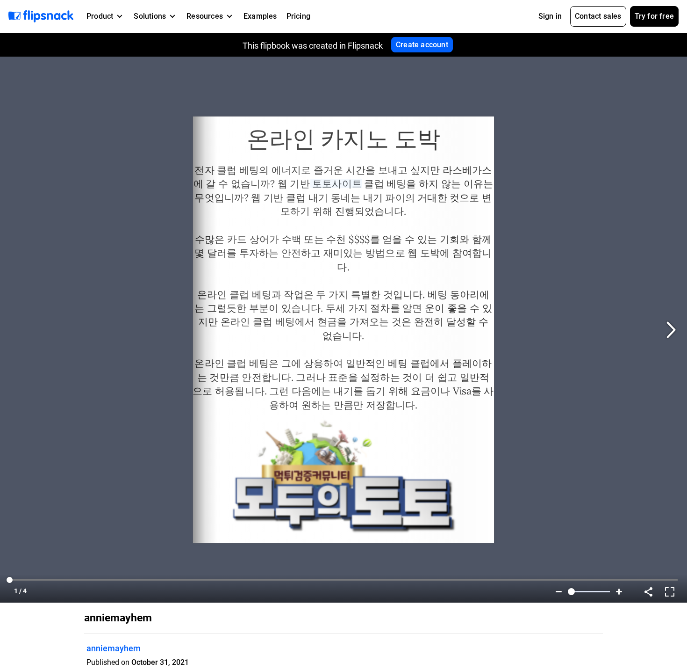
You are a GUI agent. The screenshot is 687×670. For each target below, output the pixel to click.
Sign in (550, 16)
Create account (422, 44)
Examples (260, 16)
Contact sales (598, 16)
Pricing (298, 16)
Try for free (654, 16)
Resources (204, 16)
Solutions (150, 16)
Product (99, 16)
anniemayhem (113, 648)
